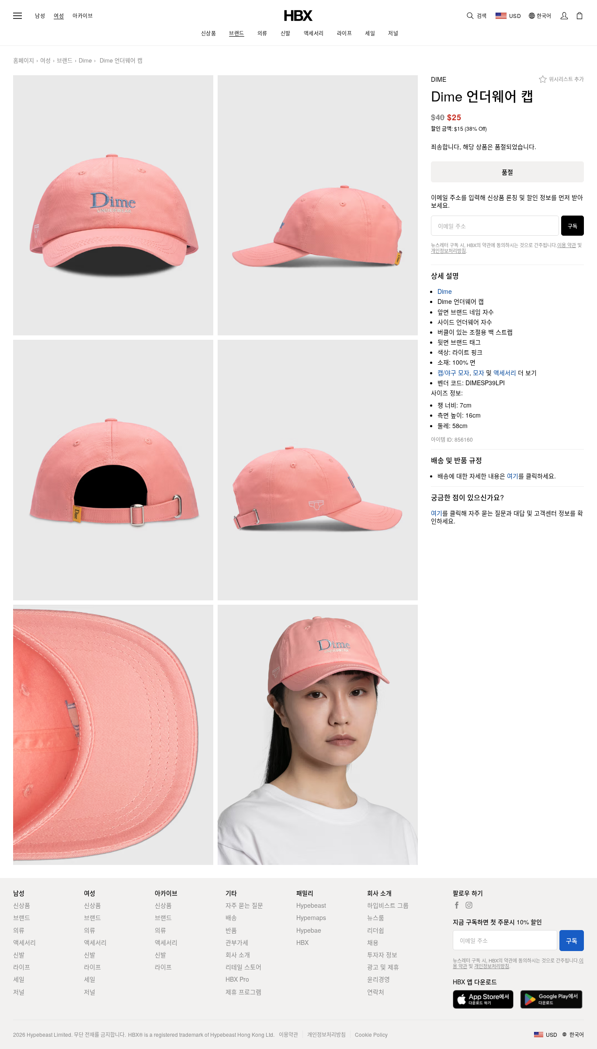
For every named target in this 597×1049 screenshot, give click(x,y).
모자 (478, 372)
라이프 (21, 967)
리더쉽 (375, 930)
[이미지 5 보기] (113, 735)
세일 (18, 979)
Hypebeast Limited (49, 1034)
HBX (302, 942)
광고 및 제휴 (383, 967)
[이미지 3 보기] (113, 470)
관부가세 (237, 942)
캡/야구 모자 (453, 372)
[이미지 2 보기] (318, 205)
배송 (231, 917)
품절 (507, 171)
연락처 (375, 992)
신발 (18, 954)
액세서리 (504, 372)
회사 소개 (238, 954)
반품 (231, 930)
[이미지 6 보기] (318, 735)
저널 (18, 992)
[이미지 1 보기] (113, 205)
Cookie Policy (371, 1034)
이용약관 (288, 1034)
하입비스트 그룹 (388, 905)
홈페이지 (23, 60)
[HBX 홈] (298, 14)
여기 (512, 475)
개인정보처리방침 (448, 250)
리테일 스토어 (243, 967)
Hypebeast (311, 905)
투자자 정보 (382, 954)
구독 (572, 226)
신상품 (21, 905)
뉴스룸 (375, 917)
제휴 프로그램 (243, 992)
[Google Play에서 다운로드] (551, 999)
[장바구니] (579, 15)
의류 (18, 930)
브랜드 (65, 60)
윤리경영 (378, 979)
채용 (372, 942)
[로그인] (564, 15)
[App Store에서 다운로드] (483, 999)
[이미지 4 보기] (318, 470)
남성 (40, 15)
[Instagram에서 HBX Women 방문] (469, 905)
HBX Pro (237, 979)
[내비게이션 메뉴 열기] (17, 15)
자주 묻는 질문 (244, 905)
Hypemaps (311, 917)
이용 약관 (566, 244)
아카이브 (83, 15)
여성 (59, 15)
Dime (85, 60)
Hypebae (308, 930)
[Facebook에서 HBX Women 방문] (457, 905)
